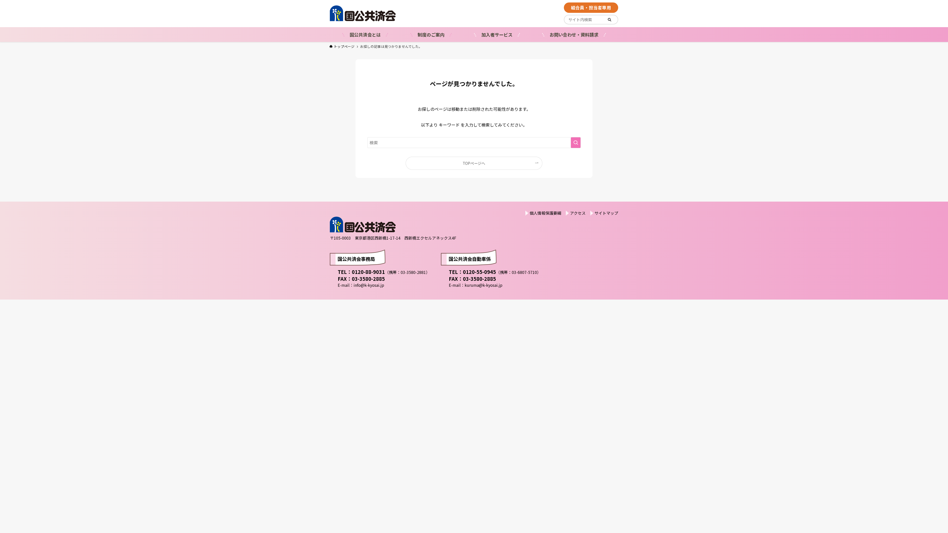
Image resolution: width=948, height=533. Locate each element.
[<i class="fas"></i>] (609, 19)
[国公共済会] (387, 13)
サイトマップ (606, 213)
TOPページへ (474, 163)
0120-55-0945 (479, 271)
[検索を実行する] (576, 142)
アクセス (578, 213)
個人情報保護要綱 (545, 213)
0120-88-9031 (368, 271)
